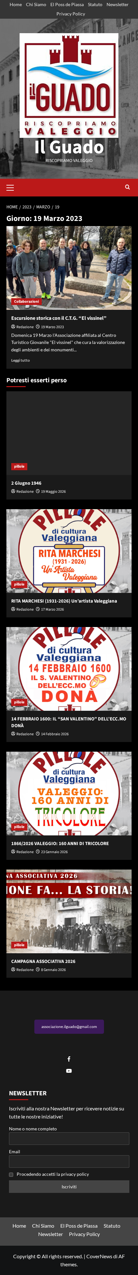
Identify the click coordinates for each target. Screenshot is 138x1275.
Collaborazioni (26, 301)
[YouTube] (69, 1071)
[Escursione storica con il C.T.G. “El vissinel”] (69, 268)
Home (16, 4)
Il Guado (69, 147)
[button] (12, 187)
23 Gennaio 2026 (54, 852)
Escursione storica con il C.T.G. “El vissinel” (59, 318)
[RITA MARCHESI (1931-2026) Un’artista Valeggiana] (69, 551)
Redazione (25, 327)
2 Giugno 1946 (26, 483)
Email (14, 1151)
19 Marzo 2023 (52, 327)
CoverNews (99, 1256)
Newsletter (118, 4)
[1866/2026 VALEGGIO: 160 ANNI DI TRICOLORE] (69, 793)
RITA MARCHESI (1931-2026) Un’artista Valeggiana (64, 601)
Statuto (95, 4)
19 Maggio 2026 (53, 491)
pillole (19, 466)
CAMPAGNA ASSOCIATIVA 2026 (43, 961)
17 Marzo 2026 (52, 609)
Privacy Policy (70, 13)
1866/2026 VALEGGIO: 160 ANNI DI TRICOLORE (60, 843)
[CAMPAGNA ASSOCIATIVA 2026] (69, 911)
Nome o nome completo (33, 1128)
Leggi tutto (20, 360)
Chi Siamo (36, 4)
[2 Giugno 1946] (69, 433)
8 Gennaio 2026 (53, 970)
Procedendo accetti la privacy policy (53, 1174)
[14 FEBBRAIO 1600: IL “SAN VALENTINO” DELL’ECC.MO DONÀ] (69, 669)
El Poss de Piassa (67, 4)
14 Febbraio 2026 (55, 734)
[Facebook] (69, 1059)
